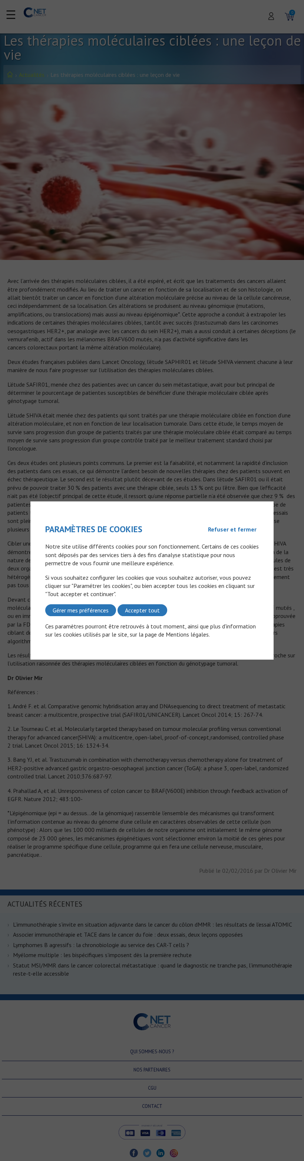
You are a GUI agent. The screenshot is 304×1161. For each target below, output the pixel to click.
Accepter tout (142, 610)
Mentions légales (187, 634)
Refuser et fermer (232, 529)
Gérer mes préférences (81, 610)
